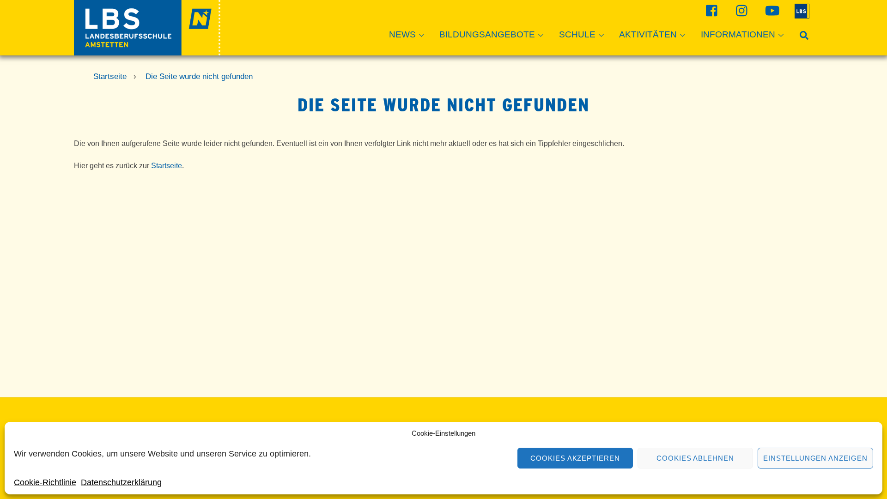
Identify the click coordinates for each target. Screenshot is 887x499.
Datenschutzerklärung (121, 482)
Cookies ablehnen (695, 458)
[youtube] (771, 10)
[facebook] (710, 10)
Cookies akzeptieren (575, 458)
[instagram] (740, 10)
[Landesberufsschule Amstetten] (147, 51)
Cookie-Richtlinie (45, 482)
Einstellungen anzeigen (815, 458)
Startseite (166, 166)
